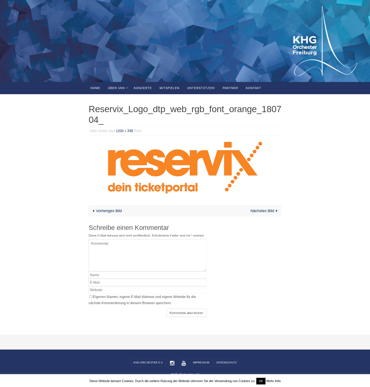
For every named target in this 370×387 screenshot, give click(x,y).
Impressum (201, 362)
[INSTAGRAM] (172, 363)
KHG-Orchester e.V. (148, 362)
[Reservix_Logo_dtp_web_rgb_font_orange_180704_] (185, 168)
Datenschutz (226, 362)
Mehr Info (273, 381)
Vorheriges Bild (109, 211)
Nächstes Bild (262, 211)
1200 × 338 (124, 131)
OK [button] (261, 381)
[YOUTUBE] (183, 363)
